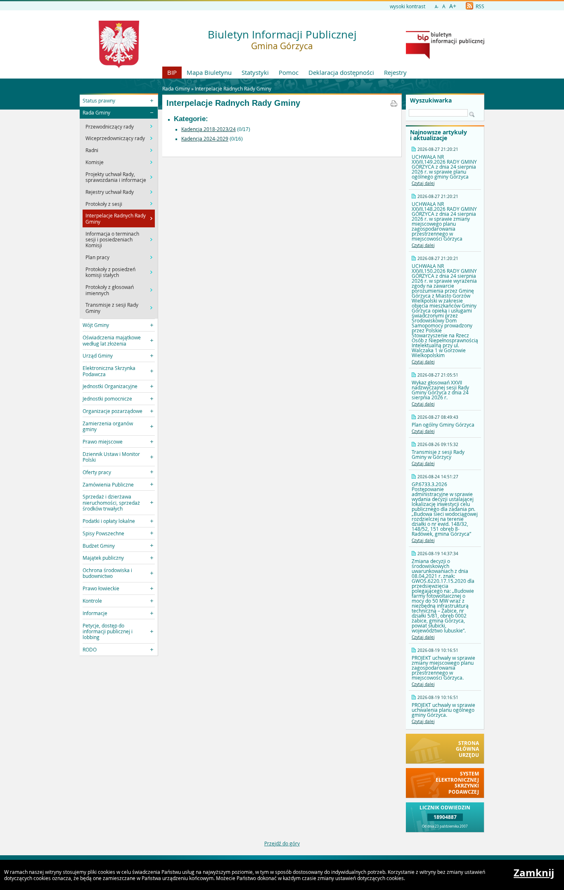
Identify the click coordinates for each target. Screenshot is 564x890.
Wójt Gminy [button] (96, 325)
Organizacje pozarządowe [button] (112, 411)
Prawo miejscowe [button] (103, 441)
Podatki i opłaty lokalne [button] (109, 521)
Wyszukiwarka (431, 100)
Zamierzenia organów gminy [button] (108, 426)
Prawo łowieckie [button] (101, 588)
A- (436, 7)
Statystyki (255, 72)
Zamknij (534, 873)
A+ (452, 6)
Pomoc (289, 72)
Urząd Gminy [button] (98, 355)
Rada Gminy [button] (96, 112)
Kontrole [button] (92, 600)
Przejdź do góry (282, 843)
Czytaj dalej (423, 183)
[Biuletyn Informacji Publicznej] (445, 57)
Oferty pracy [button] (97, 472)
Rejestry (395, 72)
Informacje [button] (95, 613)
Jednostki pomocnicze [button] (107, 398)
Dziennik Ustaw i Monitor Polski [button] (111, 457)
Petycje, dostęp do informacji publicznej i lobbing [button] (108, 631)
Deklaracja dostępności (341, 72)
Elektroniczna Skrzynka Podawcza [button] (109, 371)
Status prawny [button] (99, 100)
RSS (479, 6)
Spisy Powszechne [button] (103, 533)
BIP (172, 72)
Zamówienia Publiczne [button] (108, 484)
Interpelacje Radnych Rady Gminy (233, 88)
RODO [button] (90, 649)
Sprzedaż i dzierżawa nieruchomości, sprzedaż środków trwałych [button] (111, 502)
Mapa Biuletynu (209, 72)
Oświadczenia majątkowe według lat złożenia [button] (112, 340)
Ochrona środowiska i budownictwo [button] (107, 573)
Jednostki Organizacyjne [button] (110, 386)
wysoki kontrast (407, 6)
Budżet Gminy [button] (99, 545)
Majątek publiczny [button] (103, 557)
